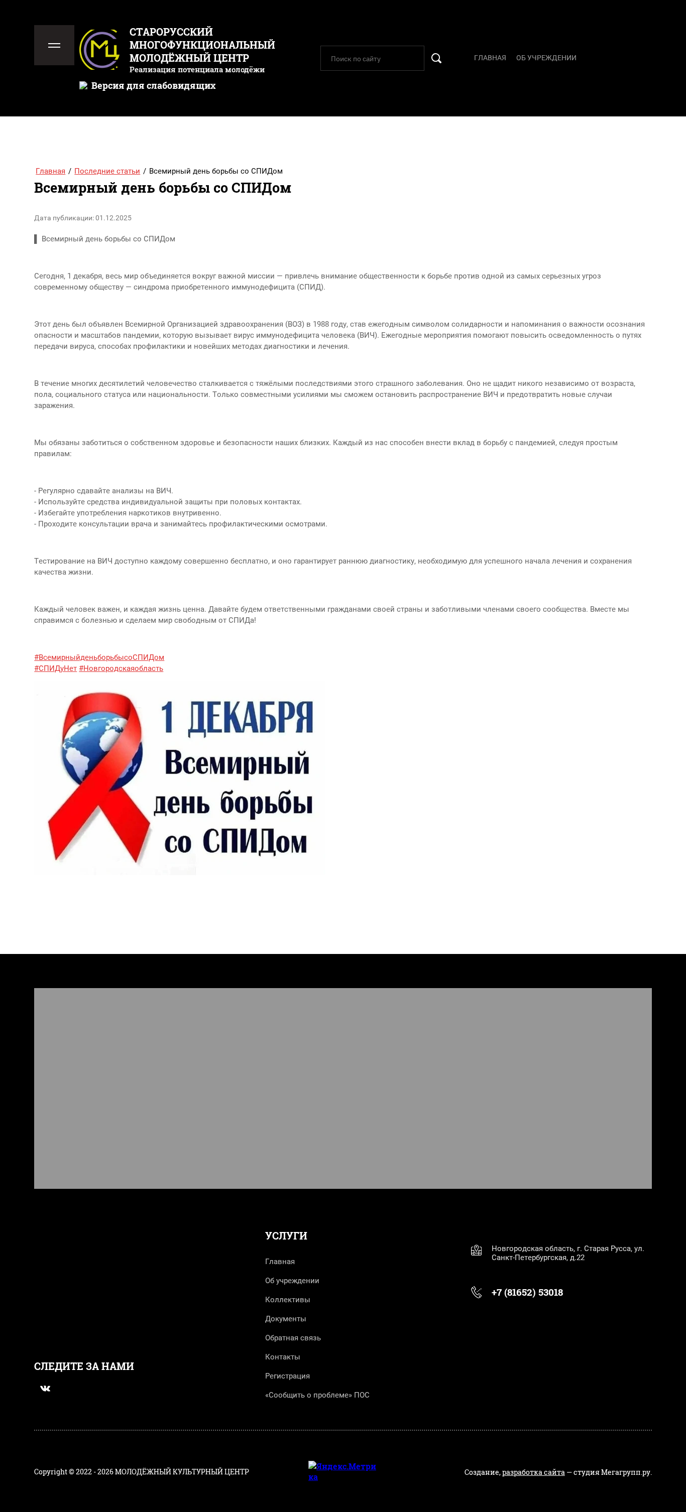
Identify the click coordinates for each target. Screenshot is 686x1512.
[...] (644, 56)
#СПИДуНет (55, 668)
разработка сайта (533, 1472)
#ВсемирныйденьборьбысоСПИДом (99, 657)
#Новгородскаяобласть (121, 668)
